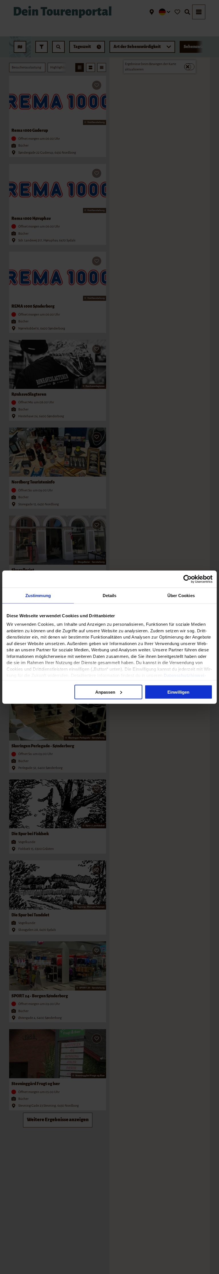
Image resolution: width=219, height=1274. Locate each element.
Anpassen (105, 691)
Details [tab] (110, 595)
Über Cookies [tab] (181, 595)
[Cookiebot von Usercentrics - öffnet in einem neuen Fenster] (187, 579)
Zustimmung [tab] (38, 595)
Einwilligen (178, 691)
